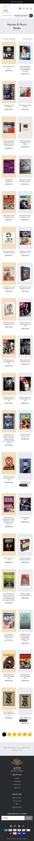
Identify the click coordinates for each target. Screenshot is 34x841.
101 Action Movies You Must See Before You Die (25, 324)
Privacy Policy (17, 798)
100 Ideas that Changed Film (8, 180)
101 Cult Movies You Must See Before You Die (8, 361)
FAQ (17, 804)
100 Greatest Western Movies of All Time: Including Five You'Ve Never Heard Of (9, 143)
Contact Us (17, 784)
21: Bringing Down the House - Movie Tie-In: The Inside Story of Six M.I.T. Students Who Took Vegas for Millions (9, 597)
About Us (17, 788)
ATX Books (14, 838)
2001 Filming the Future (25, 518)
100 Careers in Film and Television (9, 106)
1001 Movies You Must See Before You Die (25, 180)
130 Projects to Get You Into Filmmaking (25, 482)
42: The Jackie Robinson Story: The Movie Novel (9, 636)
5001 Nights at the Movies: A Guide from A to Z (9, 713)
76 (25, 734)
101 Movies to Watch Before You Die (25, 435)
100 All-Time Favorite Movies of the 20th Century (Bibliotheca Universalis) (25, 69)
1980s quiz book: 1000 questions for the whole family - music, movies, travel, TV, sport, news (9, 521)
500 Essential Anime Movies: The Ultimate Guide (8, 676)
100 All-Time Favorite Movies (8, 67)
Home (17, 778)
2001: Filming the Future (9, 559)
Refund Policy (17, 807)
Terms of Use (17, 801)
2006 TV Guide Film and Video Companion (25, 559)
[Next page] (30, 734)
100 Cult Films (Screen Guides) (25, 106)
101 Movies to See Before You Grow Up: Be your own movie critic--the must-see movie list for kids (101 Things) (9, 438)
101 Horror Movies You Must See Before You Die (9, 399)
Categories (17, 781)
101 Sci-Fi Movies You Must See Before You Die (9, 478)
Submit (28, 818)
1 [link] (4, 734)
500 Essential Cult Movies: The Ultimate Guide (25, 676)
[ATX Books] (4, 8)
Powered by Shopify (22, 838)
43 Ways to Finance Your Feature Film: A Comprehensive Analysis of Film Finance (25, 637)
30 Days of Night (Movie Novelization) (25, 594)
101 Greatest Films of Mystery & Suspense (25, 360)
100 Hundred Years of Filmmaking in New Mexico (25, 142)
